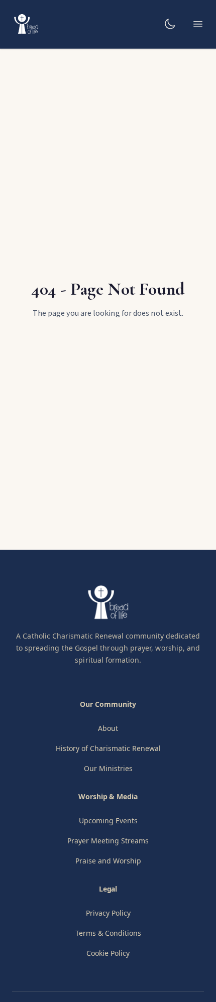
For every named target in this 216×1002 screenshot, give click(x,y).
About (108, 728)
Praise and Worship (108, 860)
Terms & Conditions (108, 933)
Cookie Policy (108, 953)
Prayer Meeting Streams (108, 840)
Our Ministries (108, 768)
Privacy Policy (108, 913)
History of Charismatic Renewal (108, 748)
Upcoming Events (108, 820)
